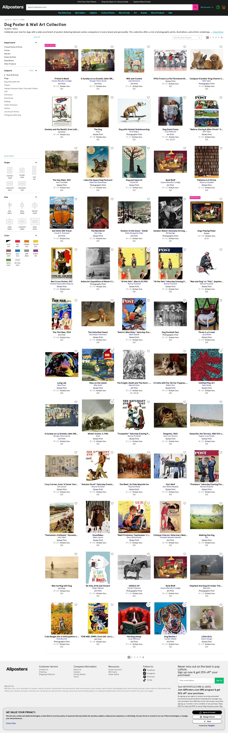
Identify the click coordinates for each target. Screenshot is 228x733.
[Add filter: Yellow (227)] (36, 240)
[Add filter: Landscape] (10, 183)
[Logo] (13, 7)
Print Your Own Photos (87, 2)
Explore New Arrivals (142, 2)
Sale (170, 13)
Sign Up (219, 680)
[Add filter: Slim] (34, 170)
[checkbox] (9, 207)
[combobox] (109, 7)
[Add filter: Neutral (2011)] (18, 259)
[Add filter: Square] (22, 170)
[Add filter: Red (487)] (18, 240)
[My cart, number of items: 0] (224, 7)
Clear (31, 70)
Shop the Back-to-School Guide (115, 2)
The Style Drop (64, 13)
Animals (16, 19)
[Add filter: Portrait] (9, 170)
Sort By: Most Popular (183, 38)
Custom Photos (108, 13)
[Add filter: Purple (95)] (36, 250)
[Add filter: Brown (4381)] (9, 250)
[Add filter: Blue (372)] (18, 250)
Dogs (22, 19)
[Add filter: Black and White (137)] (9, 240)
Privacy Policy (11, 723)
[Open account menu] (212, 7)
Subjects (8, 19)
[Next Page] (221, 37)
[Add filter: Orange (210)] (27, 240)
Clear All (37, 37)
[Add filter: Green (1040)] (9, 259)
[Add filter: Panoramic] (22, 183)
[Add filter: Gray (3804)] (27, 250)
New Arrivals (124, 13)
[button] (87, 2)
